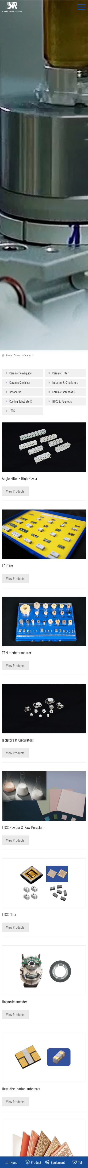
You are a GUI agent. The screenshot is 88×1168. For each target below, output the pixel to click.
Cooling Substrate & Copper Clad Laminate (21, 402)
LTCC (12, 411)
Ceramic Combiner (19, 383)
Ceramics (28, 355)
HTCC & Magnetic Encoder (62, 402)
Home (9, 355)
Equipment (58, 1162)
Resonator (15, 392)
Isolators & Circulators (65, 383)
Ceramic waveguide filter (20, 374)
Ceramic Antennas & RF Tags (64, 393)
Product (17, 355)
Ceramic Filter (60, 373)
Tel (80, 1162)
